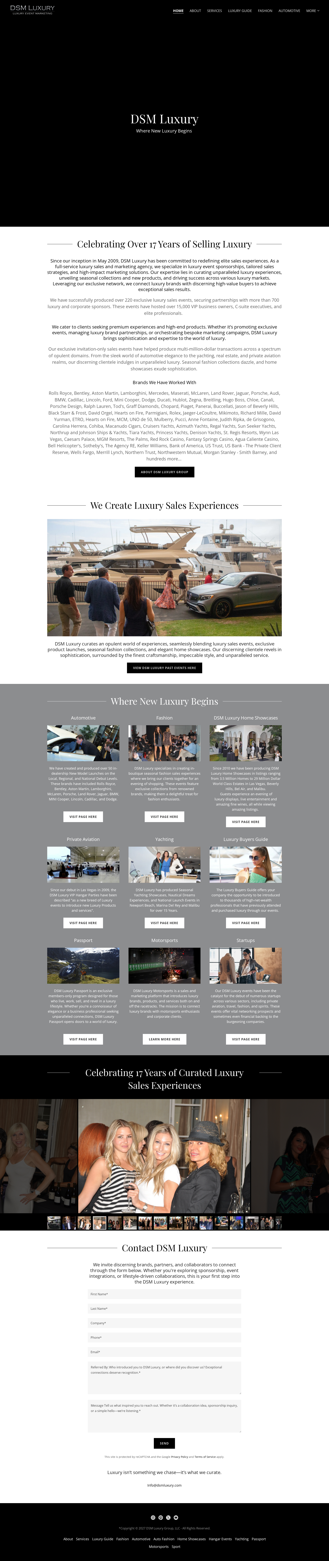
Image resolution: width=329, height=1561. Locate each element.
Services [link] (214, 10)
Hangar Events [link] (220, 1539)
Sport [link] (176, 1546)
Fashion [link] (265, 10)
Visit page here (83, 817)
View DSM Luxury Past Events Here (164, 668)
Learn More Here (164, 1039)
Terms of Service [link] (205, 1457)
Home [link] (178, 10)
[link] (32, 9)
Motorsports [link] (159, 1546)
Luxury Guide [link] (240, 10)
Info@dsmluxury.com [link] (164, 1485)
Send (164, 1443)
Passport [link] (259, 1539)
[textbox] (164, 1294)
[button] (313, 10)
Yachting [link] (242, 1539)
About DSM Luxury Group (164, 472)
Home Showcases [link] (191, 1539)
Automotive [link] (289, 10)
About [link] (195, 10)
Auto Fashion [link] (163, 1539)
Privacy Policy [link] (179, 1457)
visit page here (164, 817)
